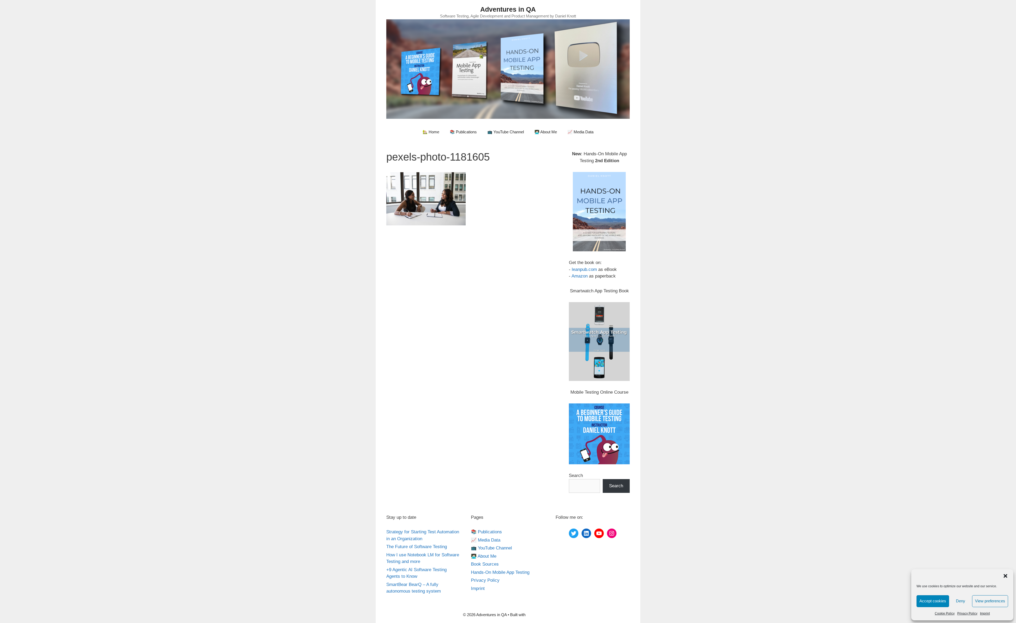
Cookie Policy (945, 613)
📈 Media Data (580, 132)
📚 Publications (463, 132)
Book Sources (485, 564)
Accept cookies (932, 601)
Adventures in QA (508, 9)
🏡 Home (431, 132)
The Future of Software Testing (416, 546)
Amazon (580, 276)
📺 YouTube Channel (505, 132)
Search (576, 475)
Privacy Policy (967, 613)
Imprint (985, 613)
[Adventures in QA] (508, 68)
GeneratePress (540, 614)
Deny (960, 601)
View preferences (990, 601)
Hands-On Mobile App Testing (500, 572)
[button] (1005, 576)
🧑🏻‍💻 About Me (545, 132)
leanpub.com (584, 269)
